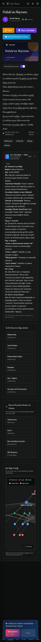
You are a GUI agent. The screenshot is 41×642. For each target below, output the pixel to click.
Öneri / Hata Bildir (28, 30)
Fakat (5, 82)
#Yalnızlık (19, 141)
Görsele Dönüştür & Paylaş (18, 37)
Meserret (19, 74)
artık (17, 103)
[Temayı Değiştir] (33, 3)
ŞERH (10, 30)
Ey (21, 78)
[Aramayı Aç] (28, 3)
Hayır (28, 633)
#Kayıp (29, 141)
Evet (23, 116)
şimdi (31, 95)
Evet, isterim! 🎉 (12, 633)
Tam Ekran (29, 546)
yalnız (35, 74)
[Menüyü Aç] (3, 3)
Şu (4, 116)
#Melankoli (8, 141)
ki (14, 74)
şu (16, 107)
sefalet (16, 116)
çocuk (29, 78)
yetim (17, 124)
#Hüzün (7, 145)
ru (6, 116)
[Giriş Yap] (37, 3)
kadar (14, 95)
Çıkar (5, 103)
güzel (24, 78)
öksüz (20, 107)
